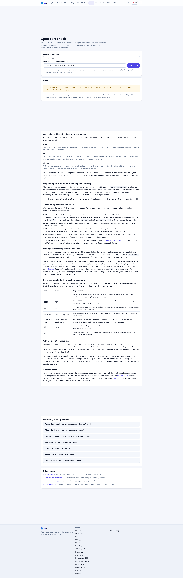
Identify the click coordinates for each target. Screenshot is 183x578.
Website (98, 3)
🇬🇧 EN (135, 3)
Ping (72, 3)
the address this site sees (112, 240)
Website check (80, 549)
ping (114, 378)
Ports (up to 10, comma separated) (56, 61)
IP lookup (59, 3)
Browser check (80, 567)
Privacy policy (114, 531)
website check (122, 376)
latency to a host (49, 474)
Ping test (78, 537)
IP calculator (79, 552)
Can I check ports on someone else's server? (62, 442)
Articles (78, 573)
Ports (91, 3)
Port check (79, 546)
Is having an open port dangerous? (58, 448)
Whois (66, 3)
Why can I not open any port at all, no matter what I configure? (68, 436)
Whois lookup (79, 534)
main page (50, 269)
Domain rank (79, 564)
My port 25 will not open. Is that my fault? (60, 454)
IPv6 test (78, 570)
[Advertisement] (91, 21)
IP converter (79, 555)
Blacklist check (80, 543)
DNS (77, 3)
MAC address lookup (82, 561)
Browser (121, 3)
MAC (114, 3)
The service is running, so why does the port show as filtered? (68, 424)
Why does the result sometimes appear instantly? (63, 460)
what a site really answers (52, 478)
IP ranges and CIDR (81, 558)
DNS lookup (79, 540)
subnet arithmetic (49, 484)
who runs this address (51, 481)
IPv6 (127, 3)
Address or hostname (51, 54)
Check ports (133, 65)
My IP (51, 3)
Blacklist (84, 3)
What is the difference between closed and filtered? (64, 430)
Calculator (106, 3)
